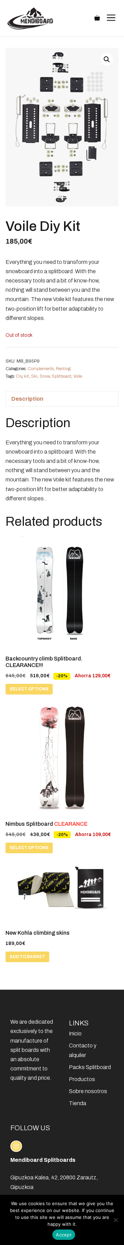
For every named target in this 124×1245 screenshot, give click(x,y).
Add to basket (27, 956)
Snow (45, 376)
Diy (19, 376)
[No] (115, 1219)
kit (26, 376)
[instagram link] (16, 1146)
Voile (77, 376)
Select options (29, 689)
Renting (63, 368)
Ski (34, 376)
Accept (64, 1234)
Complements (41, 368)
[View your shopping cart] (97, 18)
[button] (107, 59)
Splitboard (61, 376)
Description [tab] (27, 399)
